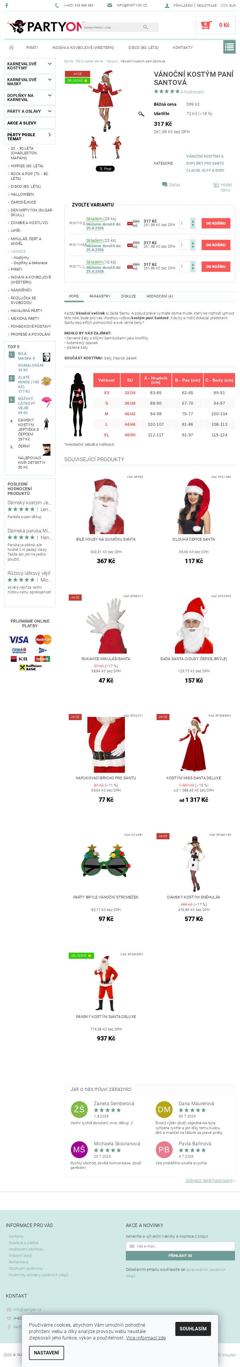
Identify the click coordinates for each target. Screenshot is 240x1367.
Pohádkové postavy (31, 326)
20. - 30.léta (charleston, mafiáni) (24, 153)
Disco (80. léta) (143, 47)
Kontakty (183, 47)
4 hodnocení (192, 92)
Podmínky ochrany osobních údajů (38, 1275)
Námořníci (21, 290)
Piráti (32, 47)
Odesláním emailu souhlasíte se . (175, 1272)
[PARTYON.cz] (45, 27)
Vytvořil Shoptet (222, 1355)
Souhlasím (193, 1329)
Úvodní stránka (11, 47)
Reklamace (18, 1262)
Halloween (22, 194)
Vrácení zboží (20, 1255)
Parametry (100, 296)
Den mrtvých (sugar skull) (31, 212)
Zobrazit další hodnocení (209, 1180)
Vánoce (18, 251)
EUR (232, 6)
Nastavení (46, 1353)
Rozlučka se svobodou (23, 300)
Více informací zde (146, 1338)
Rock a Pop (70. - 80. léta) (30, 176)
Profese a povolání (30, 334)
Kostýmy (21, 257)
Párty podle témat (21, 136)
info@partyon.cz (27, 1309)
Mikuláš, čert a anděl (26, 241)
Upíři (15, 230)
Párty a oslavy (24, 111)
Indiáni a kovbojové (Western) (83, 47)
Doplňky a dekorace (31, 263)
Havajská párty (26, 310)
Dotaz (175, 184)
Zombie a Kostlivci (29, 223)
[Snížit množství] (193, 226)
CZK (224, 5)
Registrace (207, 6)
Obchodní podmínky (26, 1268)
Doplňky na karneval (20, 97)
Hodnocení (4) (160, 296)
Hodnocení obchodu (26, 1249)
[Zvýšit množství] (193, 220)
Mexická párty (25, 318)
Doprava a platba (23, 1242)
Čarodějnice (23, 202)
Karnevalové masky (22, 81)
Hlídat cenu (226, 187)
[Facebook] (7, 5)
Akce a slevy (21, 123)
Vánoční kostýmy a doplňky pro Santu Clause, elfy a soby (205, 163)
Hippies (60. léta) (27, 166)
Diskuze (128, 296)
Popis (74, 296)
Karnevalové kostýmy (22, 65)
